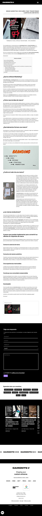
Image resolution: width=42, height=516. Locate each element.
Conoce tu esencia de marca (9, 67)
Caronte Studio (23, 40)
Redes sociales (34, 392)
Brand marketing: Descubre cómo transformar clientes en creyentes (22, 12)
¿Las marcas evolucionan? (8, 65)
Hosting (34, 389)
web (13, 481)
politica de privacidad (18, 373)
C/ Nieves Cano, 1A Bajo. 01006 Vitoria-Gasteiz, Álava (21, 493)
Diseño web (18, 389)
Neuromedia (20, 219)
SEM (18, 395)
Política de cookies (27, 500)
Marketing (7, 392)
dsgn (8, 481)
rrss (24, 481)
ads (34, 481)
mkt (18, 481)
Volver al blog (5, 17)
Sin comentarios (31, 40)
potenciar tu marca (30, 294)
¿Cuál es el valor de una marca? (9, 63)
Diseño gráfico (9, 389)
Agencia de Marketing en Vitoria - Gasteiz (21, 477)
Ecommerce (27, 389)
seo (29, 481)
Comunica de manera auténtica (10, 68)
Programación (24, 392)
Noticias (15, 392)
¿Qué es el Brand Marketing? (8, 60)
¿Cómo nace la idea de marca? (9, 61)
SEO (23, 395)
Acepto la (15, 373)
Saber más (7, 430)
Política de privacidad (15, 500)
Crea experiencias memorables (10, 69)
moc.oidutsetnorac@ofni (21, 496)
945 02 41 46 (21, 498)
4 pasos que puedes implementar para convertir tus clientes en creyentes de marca (17, 66)
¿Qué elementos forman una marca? (10, 62)
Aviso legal (21, 500)
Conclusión (5, 72)
